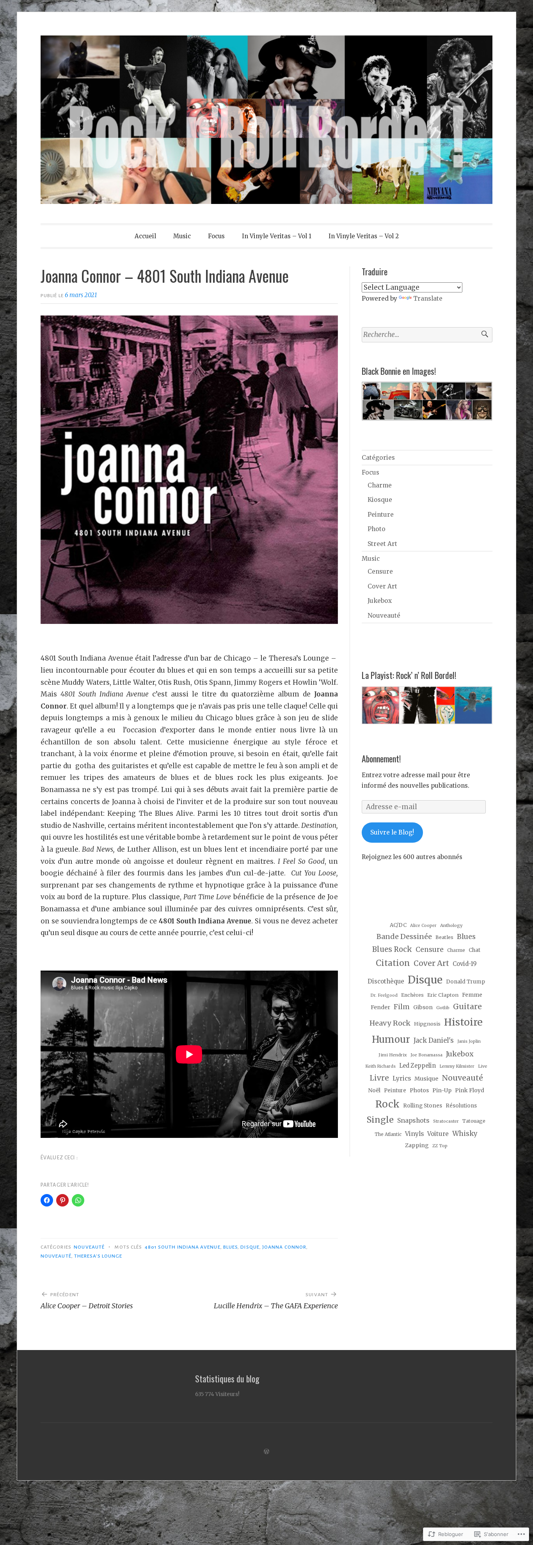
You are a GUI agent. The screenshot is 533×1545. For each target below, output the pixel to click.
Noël (374, 1090)
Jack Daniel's (434, 1040)
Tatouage (473, 1121)
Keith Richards (380, 1066)
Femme (472, 995)
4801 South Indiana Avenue (182, 1247)
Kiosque (380, 499)
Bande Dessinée (404, 936)
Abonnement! (381, 758)
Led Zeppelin (417, 1065)
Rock (387, 1104)
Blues (230, 1247)
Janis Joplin (469, 1041)
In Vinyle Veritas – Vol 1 (276, 236)
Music (182, 236)
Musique (426, 1078)
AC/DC (398, 925)
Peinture (381, 514)
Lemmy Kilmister (456, 1066)
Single (380, 1119)
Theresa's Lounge (98, 1256)
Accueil (145, 236)
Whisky (465, 1133)
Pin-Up (441, 1090)
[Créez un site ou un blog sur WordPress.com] (266, 1451)
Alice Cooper (423, 925)
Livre (379, 1078)
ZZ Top (440, 1145)
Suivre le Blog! (392, 832)
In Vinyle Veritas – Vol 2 (364, 236)
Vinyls (414, 1133)
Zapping (417, 1145)
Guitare (467, 1006)
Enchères (412, 995)
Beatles (444, 937)
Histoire (463, 1022)
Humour (391, 1039)
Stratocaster (446, 1121)
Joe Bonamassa (426, 1055)
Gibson (423, 1007)
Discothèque (386, 981)
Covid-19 (465, 963)
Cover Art (382, 586)
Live (482, 1066)
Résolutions (461, 1105)
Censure (380, 571)
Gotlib (442, 1007)
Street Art (382, 543)
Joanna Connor (284, 1247)
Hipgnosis (427, 1024)
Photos (419, 1090)
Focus (216, 236)
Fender (380, 1007)
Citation (393, 963)
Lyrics (402, 1078)
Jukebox (380, 600)
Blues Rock (392, 949)
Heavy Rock (390, 1023)
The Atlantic (388, 1134)
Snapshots (413, 1120)
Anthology (451, 925)
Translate (427, 298)
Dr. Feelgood (384, 995)
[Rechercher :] (427, 334)
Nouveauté (89, 1247)
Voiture (438, 1133)
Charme (380, 485)
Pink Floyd (469, 1090)
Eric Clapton (442, 995)
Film (402, 1007)
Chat (474, 950)
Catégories (378, 457)
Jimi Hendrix (392, 1055)
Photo (377, 529)
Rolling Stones (422, 1105)
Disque (249, 1247)
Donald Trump (465, 981)
